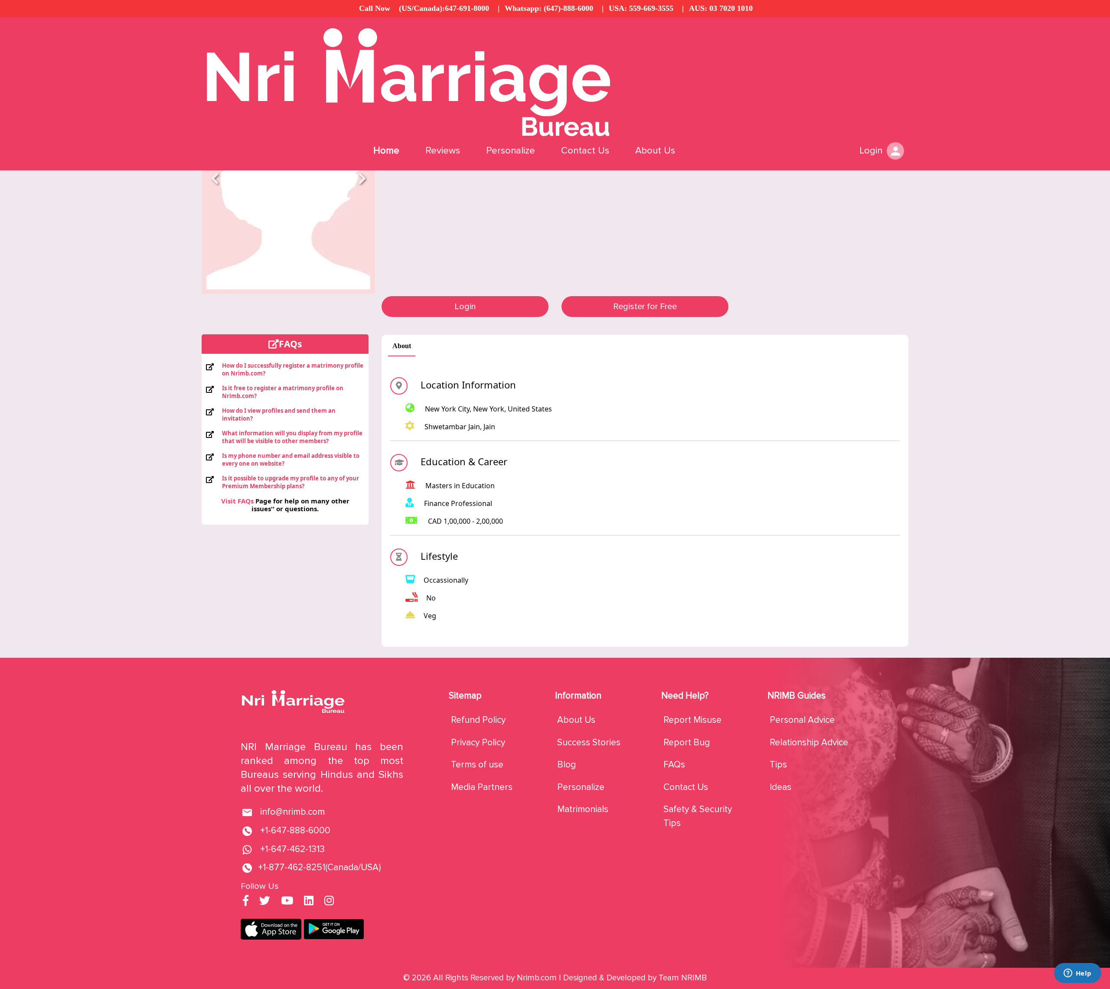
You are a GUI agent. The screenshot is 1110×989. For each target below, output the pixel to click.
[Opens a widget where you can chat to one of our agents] (1077, 974)
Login (465, 306)
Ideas (780, 787)
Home (386, 151)
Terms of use (477, 764)
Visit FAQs (237, 500)
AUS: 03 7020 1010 (721, 8)
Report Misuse (692, 720)
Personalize (510, 151)
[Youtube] (287, 901)
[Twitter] (264, 901)
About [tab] (401, 345)
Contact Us (585, 151)
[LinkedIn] (309, 901)
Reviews (442, 151)
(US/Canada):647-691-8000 (444, 8)
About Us (655, 151)
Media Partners (482, 787)
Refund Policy (478, 720)
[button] (215, 178)
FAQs (674, 764)
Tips (778, 764)
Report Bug (686, 742)
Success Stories (588, 742)
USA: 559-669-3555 (641, 8)
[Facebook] (245, 901)
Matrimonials (582, 809)
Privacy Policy (478, 742)
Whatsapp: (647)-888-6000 (549, 8)
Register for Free (645, 306)
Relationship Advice (809, 742)
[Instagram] (329, 901)
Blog (566, 764)
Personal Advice (802, 720)
